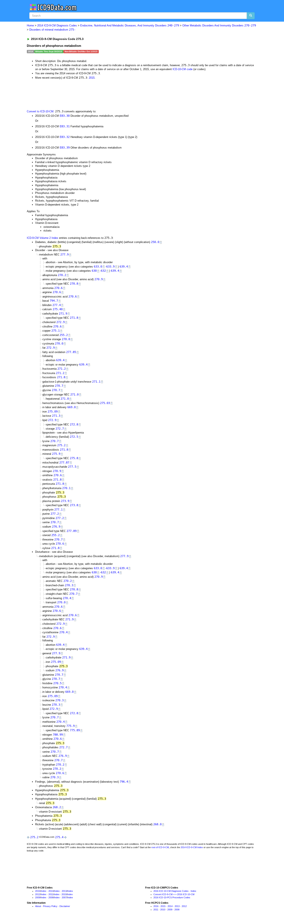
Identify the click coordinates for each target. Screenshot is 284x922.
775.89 (75, 730)
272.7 (60, 428)
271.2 (61, 368)
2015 (92, 77)
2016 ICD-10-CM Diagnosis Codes (171, 891)
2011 (50, 894)
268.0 (157, 824)
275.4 (59, 837)
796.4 (124, 781)
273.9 (65, 501)
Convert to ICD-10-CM (40, 111)
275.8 (74, 458)
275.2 (61, 445)
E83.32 (65, 137)
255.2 (63, 335)
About (38, 906)
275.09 (53, 411)
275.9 (56, 453)
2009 (37, 897)
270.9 (98, 279)
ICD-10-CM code (183, 69)
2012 (37, 894)
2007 (64, 897)
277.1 (58, 509)
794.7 (54, 300)
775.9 (70, 725)
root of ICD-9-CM (160, 847)
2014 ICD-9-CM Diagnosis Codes (57, 25)
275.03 (105, 403)
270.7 (59, 385)
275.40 (58, 309)
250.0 (155, 242)
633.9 (110, 266)
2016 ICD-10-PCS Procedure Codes (171, 897)
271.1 (96, 381)
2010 (64, 894)
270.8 (74, 283)
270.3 (69, 585)
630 (94, 270)
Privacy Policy (50, 906)
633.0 (98, 266)
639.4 (124, 266)
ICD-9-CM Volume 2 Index (42, 237)
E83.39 (65, 147)
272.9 (60, 322)
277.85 (71, 352)
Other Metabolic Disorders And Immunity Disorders (219, 25)
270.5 (57, 683)
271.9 (63, 313)
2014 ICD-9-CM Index (192, 847)
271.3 (56, 415)
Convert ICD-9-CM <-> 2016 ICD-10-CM (173, 894)
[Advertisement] (101, 94)
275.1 (55, 330)
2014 (50, 891)
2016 (155, 906)
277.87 (64, 462)
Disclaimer (64, 906)
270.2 (62, 275)
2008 (50, 897)
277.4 (56, 305)
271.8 (74, 317)
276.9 (56, 526)
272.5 (74, 436)
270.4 (67, 598)
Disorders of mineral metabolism (52, 29)
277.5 (72, 466)
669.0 (71, 407)
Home (30, 25)
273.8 (74, 505)
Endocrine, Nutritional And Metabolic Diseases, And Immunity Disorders (129, 25)
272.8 (74, 424)
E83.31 (65, 126)
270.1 (66, 488)
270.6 (58, 288)
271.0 (74, 394)
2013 (64, 891)
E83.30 (65, 115)
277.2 (55, 513)
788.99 (58, 734)
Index (43, 891)
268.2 (57, 807)
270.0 (66, 339)
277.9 (64, 254)
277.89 (72, 531)
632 (103, 270)
